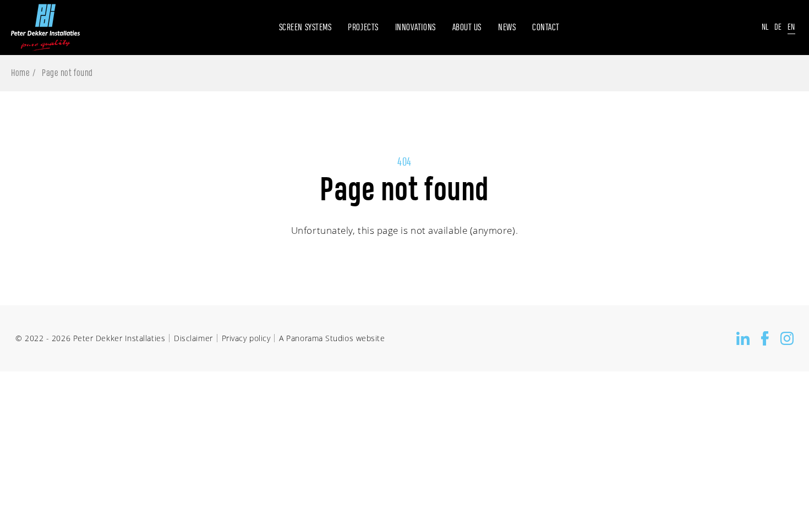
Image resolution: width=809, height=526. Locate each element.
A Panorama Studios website (332, 338)
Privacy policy (246, 338)
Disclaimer (193, 338)
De (778, 27)
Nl (765, 27)
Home (20, 73)
